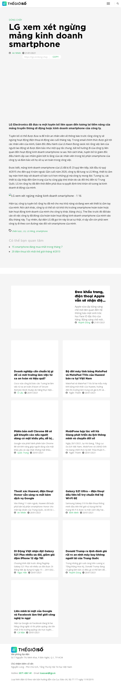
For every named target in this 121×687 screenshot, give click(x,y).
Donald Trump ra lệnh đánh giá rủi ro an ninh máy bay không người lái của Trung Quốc (86, 555)
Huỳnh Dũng (84, 322)
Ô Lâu (20, 392)
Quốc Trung (23, 452)
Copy (56, 57)
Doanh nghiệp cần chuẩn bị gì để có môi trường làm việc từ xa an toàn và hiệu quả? (33, 375)
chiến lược (17, 231)
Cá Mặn (21, 632)
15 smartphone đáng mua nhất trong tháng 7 (37, 246)
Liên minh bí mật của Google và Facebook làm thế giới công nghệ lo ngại (34, 615)
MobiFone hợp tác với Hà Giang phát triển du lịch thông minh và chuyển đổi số (86, 435)
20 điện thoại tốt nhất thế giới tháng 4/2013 (36, 251)
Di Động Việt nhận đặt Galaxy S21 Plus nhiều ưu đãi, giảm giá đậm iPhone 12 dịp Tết (34, 555)
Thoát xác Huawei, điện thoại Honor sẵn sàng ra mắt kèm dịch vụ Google (33, 495)
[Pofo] (14, 3)
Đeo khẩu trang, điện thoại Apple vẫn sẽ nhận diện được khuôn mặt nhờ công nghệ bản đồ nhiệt (90, 296)
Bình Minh (74, 512)
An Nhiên (16, 53)
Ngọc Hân (22, 572)
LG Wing (31, 231)
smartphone (42, 231)
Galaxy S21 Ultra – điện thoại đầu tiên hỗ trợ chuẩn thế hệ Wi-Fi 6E (85, 495)
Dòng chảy (15, 20)
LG (24, 231)
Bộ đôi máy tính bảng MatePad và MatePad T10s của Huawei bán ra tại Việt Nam (86, 375)
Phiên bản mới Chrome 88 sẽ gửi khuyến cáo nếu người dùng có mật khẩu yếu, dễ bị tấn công (33, 435)
